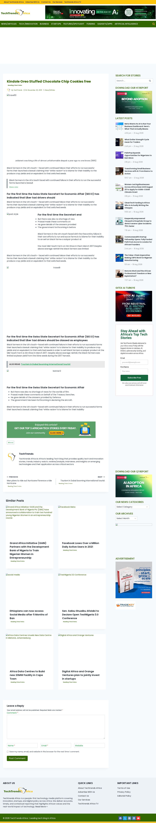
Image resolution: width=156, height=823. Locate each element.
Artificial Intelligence (126, 23)
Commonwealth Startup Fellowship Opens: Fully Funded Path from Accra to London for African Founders (138, 241)
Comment (12, 713)
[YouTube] (138, 818)
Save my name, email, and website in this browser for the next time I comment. (44, 752)
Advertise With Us (32, 2)
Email (44, 745)
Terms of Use (123, 788)
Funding (91, 23)
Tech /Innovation (28, 23)
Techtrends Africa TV (72, 2)
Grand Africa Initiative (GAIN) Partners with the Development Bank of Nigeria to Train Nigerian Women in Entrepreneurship (29, 550)
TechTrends (18, 90)
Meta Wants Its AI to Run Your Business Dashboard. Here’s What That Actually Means (138, 126)
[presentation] (29, 521)
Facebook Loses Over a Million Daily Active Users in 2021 (80, 544)
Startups (56, 23)
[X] (125, 818)
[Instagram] (129, 818)
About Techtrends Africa (14, 2)
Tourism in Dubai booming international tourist (83, 479)
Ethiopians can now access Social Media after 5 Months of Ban (29, 614)
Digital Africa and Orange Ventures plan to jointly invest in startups (81, 675)
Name (11, 745)
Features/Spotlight (73, 23)
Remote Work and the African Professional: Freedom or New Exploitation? (138, 273)
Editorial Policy (124, 795)
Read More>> (41, 806)
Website (79, 745)
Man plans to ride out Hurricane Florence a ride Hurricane (29, 480)
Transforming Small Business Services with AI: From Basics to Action (139, 171)
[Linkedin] (134, 818)
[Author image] (8, 90)
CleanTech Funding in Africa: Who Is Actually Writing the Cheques (137, 205)
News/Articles (9, 23)
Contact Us (46, 2)
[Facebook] (120, 818)
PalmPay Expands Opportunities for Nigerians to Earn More (138, 155)
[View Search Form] (153, 24)
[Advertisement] (78, 46)
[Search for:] (134, 80)
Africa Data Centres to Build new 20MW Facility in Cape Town (27, 675)
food (10, 443)
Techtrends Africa (11, 798)
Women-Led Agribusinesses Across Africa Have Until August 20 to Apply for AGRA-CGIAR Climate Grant (139, 188)
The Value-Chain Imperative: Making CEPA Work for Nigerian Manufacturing (138, 257)
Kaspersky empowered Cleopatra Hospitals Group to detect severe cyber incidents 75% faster (138, 222)
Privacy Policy (124, 792)
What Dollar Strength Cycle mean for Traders (137, 140)
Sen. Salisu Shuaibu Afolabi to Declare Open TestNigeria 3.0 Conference (80, 614)
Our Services (57, 2)
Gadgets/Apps (104, 23)
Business (44, 23)
